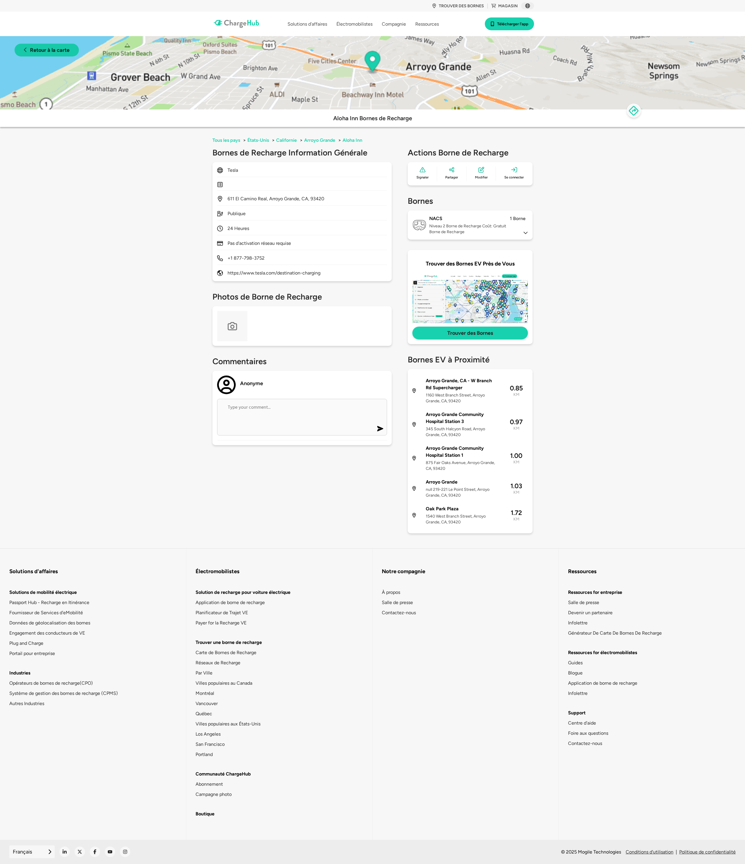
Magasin (508, 5)
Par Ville (204, 673)
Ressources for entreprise (595, 592)
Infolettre (578, 623)
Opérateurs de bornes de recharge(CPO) (51, 683)
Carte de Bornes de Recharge (226, 652)
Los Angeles (208, 734)
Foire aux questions (588, 733)
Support (577, 713)
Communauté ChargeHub (223, 774)
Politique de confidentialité (707, 852)
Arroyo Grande (319, 140)
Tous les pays (226, 140)
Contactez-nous (399, 612)
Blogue (575, 673)
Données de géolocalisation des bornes (49, 623)
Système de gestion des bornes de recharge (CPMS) (63, 693)
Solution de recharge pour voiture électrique (243, 592)
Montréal (205, 693)
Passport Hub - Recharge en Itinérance (49, 602)
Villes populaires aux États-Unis (228, 724)
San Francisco (210, 744)
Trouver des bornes (461, 5)
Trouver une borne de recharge (229, 642)
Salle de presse (397, 602)
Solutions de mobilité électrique (43, 592)
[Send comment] (380, 429)
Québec (204, 713)
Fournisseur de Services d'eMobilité (46, 612)
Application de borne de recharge (230, 602)
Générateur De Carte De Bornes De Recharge (615, 633)
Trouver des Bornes (470, 333)
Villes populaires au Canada (224, 683)
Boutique (205, 814)
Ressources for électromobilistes (602, 652)
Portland (204, 754)
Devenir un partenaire (590, 612)
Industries (19, 673)
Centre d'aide (582, 723)
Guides (575, 662)
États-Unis (258, 140)
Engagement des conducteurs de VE (47, 633)
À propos (391, 592)
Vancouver (207, 703)
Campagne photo (214, 794)
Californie (286, 140)
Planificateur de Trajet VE (222, 612)
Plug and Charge (26, 643)
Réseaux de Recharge (218, 662)
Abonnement (209, 784)
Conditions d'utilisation (649, 852)
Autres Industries (26, 703)
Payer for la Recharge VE (221, 623)
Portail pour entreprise (32, 653)
